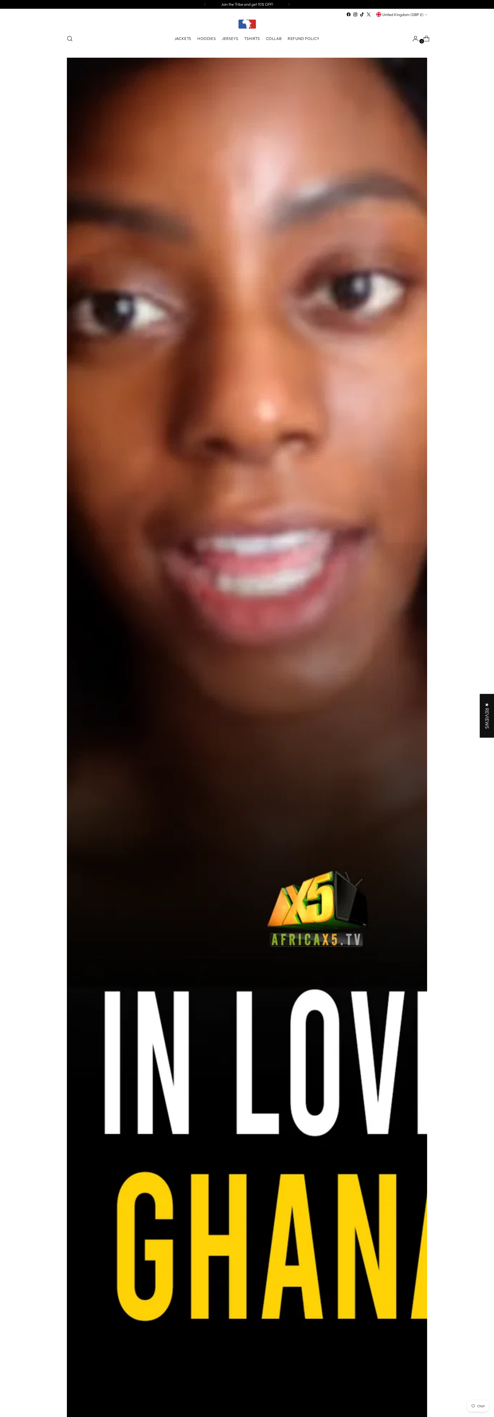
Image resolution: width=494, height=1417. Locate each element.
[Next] (289, 4)
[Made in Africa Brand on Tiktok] (362, 14)
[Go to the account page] (413, 38)
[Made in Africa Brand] (247, 24)
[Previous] (205, 4)
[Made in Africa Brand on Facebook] (348, 14)
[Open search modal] (70, 38)
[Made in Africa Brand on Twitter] (368, 14)
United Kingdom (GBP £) (403, 14)
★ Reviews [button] (487, 716)
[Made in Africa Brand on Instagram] (355, 14)
